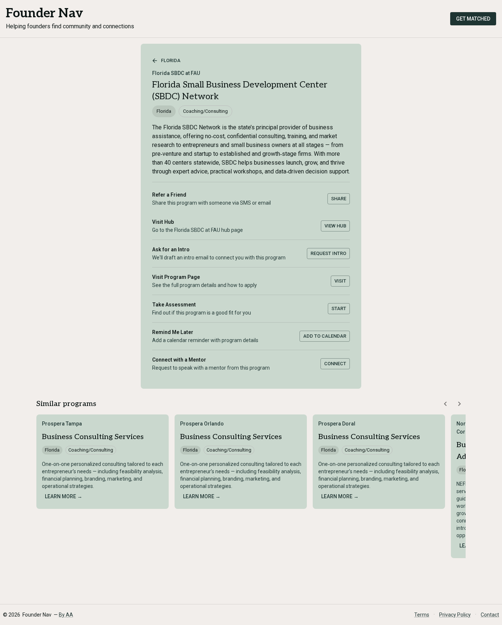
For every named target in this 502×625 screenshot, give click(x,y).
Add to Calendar (324, 336)
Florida (170, 60)
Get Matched (473, 19)
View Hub (335, 226)
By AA (66, 615)
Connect (335, 363)
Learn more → (63, 496)
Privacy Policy (455, 615)
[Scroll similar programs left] (445, 404)
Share (338, 198)
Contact (490, 615)
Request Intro (328, 253)
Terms (421, 615)
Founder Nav (44, 13)
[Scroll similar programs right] (459, 404)
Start (338, 308)
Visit (340, 281)
